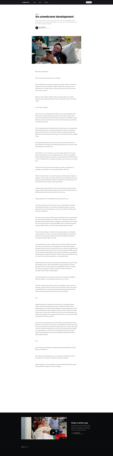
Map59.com (23, 446)
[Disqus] (56, 388)
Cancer (37, 14)
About (40, 2)
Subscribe (89, 2)
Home (34, 2)
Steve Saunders (42, 27)
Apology (46, 2)
